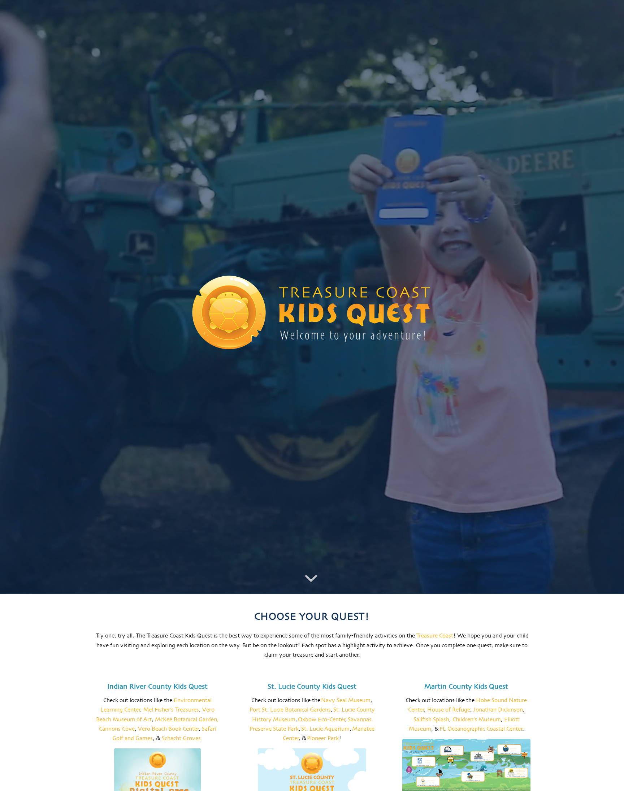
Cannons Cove (117, 729)
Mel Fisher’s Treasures (171, 710)
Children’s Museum (476, 720)
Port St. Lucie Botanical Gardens (290, 710)
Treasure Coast (434, 636)
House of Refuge (448, 710)
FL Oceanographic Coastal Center (480, 729)
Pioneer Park (323, 739)
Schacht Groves (181, 739)
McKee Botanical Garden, (187, 720)
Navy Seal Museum (345, 701)
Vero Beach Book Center (168, 729)
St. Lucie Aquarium (325, 729)
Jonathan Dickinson (498, 710)
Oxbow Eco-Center (321, 720)
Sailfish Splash (431, 720)
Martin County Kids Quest (466, 687)
